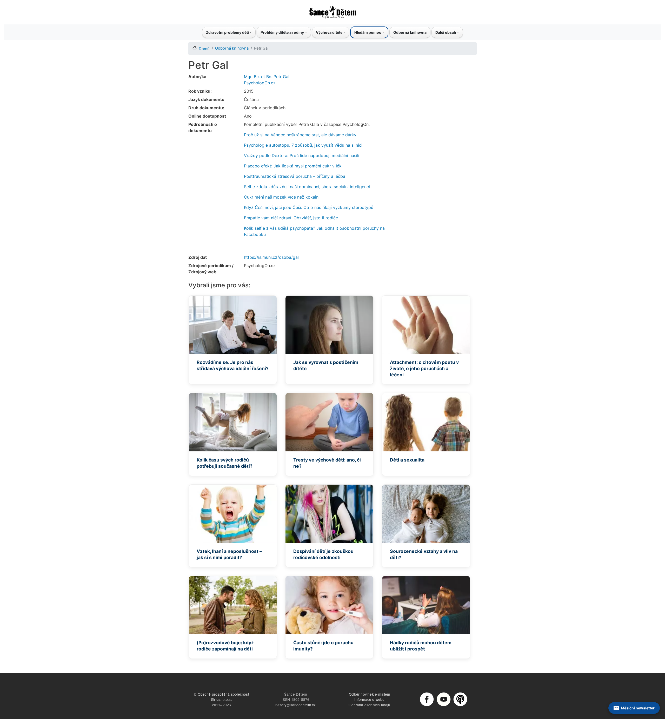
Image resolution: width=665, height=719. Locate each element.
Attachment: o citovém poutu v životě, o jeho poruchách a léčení (424, 368)
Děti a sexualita (407, 460)
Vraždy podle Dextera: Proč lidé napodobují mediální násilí (301, 155)
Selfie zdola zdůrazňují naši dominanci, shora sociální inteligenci (307, 186)
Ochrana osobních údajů (369, 704)
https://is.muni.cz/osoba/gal (271, 257)
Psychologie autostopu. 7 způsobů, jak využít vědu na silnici (303, 145)
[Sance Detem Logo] (332, 10)
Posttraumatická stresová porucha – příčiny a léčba (294, 176)
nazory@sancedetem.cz (295, 704)
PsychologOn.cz (260, 82)
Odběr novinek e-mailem (369, 694)
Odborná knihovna (410, 32)
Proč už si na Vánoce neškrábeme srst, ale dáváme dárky (300, 134)
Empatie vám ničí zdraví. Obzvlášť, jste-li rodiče (291, 217)
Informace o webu (369, 699)
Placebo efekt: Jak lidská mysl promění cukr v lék (293, 165)
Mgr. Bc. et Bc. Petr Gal (266, 76)
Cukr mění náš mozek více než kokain (281, 197)
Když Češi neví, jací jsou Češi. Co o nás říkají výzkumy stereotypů (308, 207)
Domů (204, 48)
